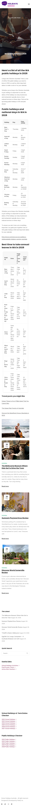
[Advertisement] (15, 35)
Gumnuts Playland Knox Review (15, 518)
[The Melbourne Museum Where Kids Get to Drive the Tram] (15, 450)
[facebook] (1, 804)
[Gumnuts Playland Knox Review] (15, 502)
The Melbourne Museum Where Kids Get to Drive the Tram (15, 467)
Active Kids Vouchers (8, 669)
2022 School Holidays (8, 719)
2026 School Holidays (8, 726)
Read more (5, 486)
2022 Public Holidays (8, 739)
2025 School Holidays (8, 725)
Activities (4, 463)
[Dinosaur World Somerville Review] (15, 554)
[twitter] (5, 804)
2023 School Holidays (8, 721)
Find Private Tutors (8, 667)
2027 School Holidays (8, 728)
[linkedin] (11, 804)
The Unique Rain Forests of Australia (13, 408)
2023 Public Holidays (8, 741)
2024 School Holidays (8, 723)
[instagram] (8, 804)
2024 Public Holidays (8, 743)
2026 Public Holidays (8, 747)
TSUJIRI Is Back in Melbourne (10, 633)
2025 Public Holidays (8, 745)
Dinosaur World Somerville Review (13, 571)
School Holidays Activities (10, 665)
